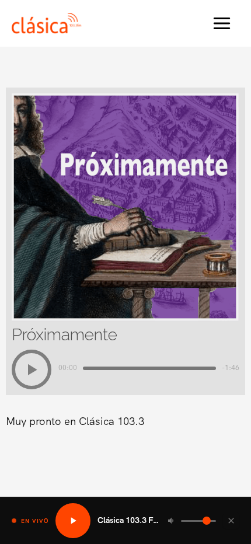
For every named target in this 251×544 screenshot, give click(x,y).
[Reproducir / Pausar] (72, 520)
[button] (31, 369)
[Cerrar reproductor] (231, 520)
